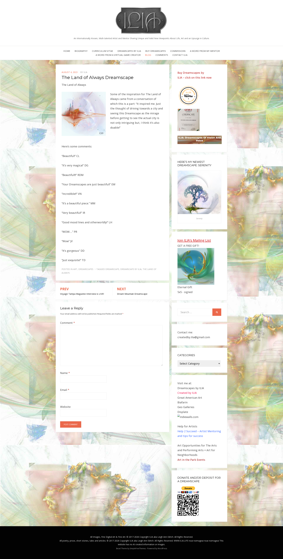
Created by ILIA (187, 393)
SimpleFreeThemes (138, 548)
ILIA (85, 72)
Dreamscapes (85, 269)
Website (65, 407)
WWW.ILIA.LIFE (181, 540)
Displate (182, 412)
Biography (81, 50)
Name (65, 373)
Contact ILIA (179, 54)
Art (75, 269)
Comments (162, 54)
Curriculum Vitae (102, 50)
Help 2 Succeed (187, 431)
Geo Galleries (185, 407)
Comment (67, 323)
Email (64, 390)
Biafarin (182, 402)
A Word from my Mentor (205, 50)
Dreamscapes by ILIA (129, 50)
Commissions (178, 50)
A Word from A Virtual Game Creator (118, 54)
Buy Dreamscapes (155, 50)
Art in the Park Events (191, 459)
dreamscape (112, 269)
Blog (148, 54)
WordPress (162, 548)
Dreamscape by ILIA (131, 269)
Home (66, 50)
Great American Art (189, 397)
